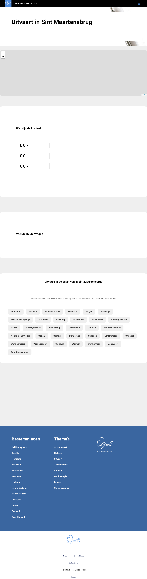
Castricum (43, 319)
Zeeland (16, 511)
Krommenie (74, 327)
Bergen (88, 311)
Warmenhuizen (18, 344)
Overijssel (16, 499)
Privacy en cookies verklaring (73, 556)
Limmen (92, 327)
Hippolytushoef (33, 327)
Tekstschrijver (61, 464)
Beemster (72, 311)
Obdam (41, 336)
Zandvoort (113, 344)
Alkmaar (33, 311)
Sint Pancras (111, 336)
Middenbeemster (112, 327)
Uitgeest (129, 336)
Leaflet (144, 95)
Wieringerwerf (40, 344)
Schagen (92, 336)
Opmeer (57, 336)
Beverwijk (105, 311)
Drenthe (15, 453)
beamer (58, 482)
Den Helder (78, 319)
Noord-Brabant (19, 488)
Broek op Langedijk (20, 319)
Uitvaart (58, 459)
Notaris (58, 453)
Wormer (76, 344)
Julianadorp (54, 327)
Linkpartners (73, 563)
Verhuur (58, 470)
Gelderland (17, 470)
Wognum (59, 344)
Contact (73, 577)
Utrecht (15, 505)
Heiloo (14, 327)
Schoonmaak (60, 447)
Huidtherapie (60, 476)
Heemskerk (97, 319)
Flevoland (16, 459)
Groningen (17, 476)
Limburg (16, 482)
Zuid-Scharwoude (20, 352)
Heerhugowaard (119, 319)
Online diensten (62, 488)
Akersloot (16, 311)
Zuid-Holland (18, 517)
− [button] (3, 56)
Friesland (16, 464)
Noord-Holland (19, 493)
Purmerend (74, 336)
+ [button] (3, 53)
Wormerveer (94, 344)
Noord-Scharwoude (20, 336)
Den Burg (60, 319)
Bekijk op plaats (19, 447)
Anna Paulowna (52, 311)
